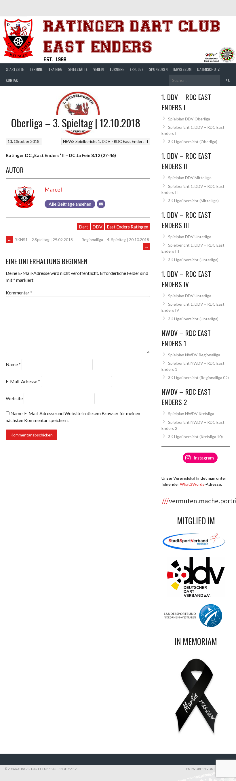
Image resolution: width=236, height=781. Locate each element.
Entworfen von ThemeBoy (208, 769)
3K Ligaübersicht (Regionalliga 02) (198, 377)
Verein (98, 69)
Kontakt (13, 80)
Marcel (53, 189)
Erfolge (136, 69)
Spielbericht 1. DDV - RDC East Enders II (111, 141)
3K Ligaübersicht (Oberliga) (192, 141)
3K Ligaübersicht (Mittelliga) (193, 200)
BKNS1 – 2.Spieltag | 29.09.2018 (40, 239)
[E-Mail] (101, 204)
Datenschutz (208, 69)
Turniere (116, 69)
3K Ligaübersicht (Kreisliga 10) (195, 436)
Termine (36, 69)
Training (55, 69)
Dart (83, 226)
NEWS (69, 141)
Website (14, 398)
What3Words (192, 484)
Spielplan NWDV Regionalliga (194, 354)
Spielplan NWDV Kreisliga (191, 413)
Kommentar (19, 292)
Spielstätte (77, 69)
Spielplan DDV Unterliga (189, 236)
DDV (97, 226)
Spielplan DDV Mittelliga (190, 177)
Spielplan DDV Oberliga (189, 118)
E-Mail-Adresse (23, 381)
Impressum (182, 69)
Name (13, 364)
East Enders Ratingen (127, 226)
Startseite (15, 69)
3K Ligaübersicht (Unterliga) (193, 259)
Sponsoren (158, 69)
